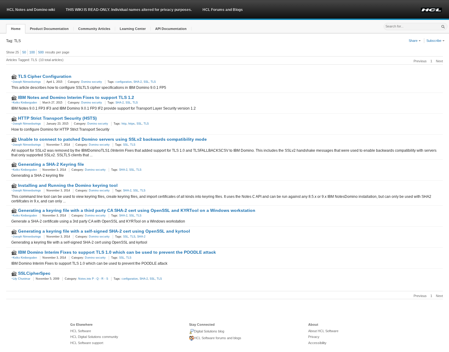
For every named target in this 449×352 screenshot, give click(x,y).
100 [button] (32, 52)
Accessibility (317, 343)
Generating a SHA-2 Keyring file (51, 164)
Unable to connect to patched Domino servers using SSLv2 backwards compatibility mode (112, 139)
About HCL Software (323, 331)
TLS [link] (153, 81)
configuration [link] (123, 81)
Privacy (313, 337)
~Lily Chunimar (20, 278)
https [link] (131, 123)
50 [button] (24, 52)
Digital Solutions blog (209, 331)
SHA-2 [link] (137, 81)
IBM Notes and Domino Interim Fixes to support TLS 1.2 (76, 97)
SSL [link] (146, 81)
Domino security (91, 81)
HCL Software (80, 331)
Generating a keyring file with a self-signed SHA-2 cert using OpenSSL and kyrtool (104, 231)
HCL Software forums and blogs (217, 338)
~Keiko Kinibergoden (24, 102)
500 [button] (41, 52)
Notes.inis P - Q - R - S (93, 278)
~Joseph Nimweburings (26, 81)
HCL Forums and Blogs (223, 10)
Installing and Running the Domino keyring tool (68, 185)
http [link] (124, 123)
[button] (15, 29)
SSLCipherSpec (34, 273)
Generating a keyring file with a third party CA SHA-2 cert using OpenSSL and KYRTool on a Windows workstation (136, 210)
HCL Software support (86, 343)
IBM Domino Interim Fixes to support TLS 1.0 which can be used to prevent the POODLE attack (117, 252)
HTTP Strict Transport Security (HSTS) (57, 118)
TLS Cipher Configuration (44, 76)
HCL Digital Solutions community (94, 337)
